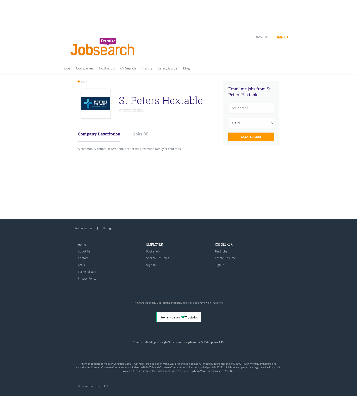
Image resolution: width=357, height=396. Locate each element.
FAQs (81, 265)
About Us (84, 251)
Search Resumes (157, 258)
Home (82, 244)
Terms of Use (87, 272)
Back (83, 81)
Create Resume (225, 258)
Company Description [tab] (99, 133)
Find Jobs (221, 251)
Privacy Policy (87, 278)
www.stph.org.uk (133, 110)
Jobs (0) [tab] (141, 133)
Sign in (261, 37)
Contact (83, 258)
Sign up (282, 37)
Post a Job (153, 251)
